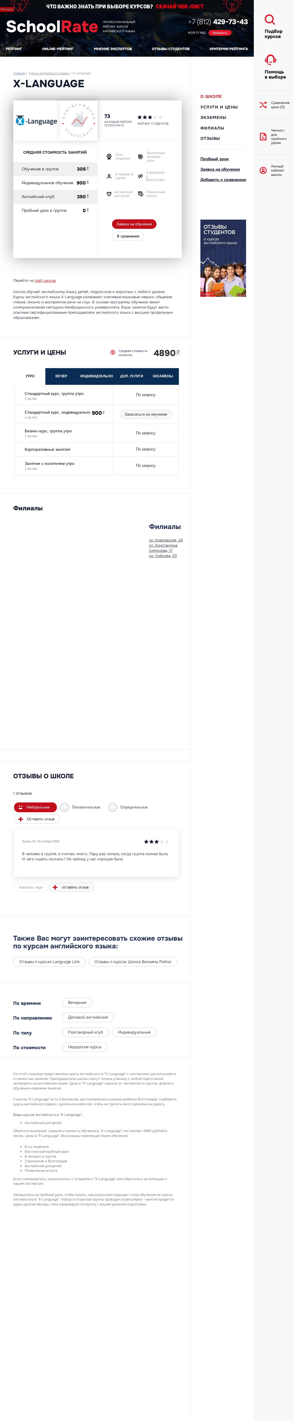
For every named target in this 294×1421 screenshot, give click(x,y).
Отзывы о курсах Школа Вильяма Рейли (132, 961)
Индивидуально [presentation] (96, 376)
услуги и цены (219, 107)
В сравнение (128, 236)
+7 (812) (218, 22)
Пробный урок (214, 158)
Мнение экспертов (113, 49)
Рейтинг (14, 49)
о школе (211, 96)
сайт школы (45, 280)
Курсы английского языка (49, 73)
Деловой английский (88, 1017)
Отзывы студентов (170, 49)
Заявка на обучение (134, 224)
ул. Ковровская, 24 (166, 540)
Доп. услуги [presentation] (131, 376)
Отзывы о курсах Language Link (49, 961)
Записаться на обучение (146, 414)
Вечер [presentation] (61, 376)
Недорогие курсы (84, 1046)
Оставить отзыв (41, 819)
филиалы (212, 128)
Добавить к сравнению (223, 179)
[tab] (30, 376)
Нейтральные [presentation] (38, 807)
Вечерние (77, 1002)
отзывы (210, 138)
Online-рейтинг (58, 49)
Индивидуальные (134, 1032)
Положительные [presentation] (86, 807)
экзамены (213, 117)
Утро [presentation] (30, 376)
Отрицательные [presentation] (134, 807)
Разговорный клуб (85, 1032)
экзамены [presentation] (162, 376)
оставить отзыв (75, 887)
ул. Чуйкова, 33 (163, 555)
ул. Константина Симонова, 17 (163, 548)
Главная (19, 73)
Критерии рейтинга (229, 49)
